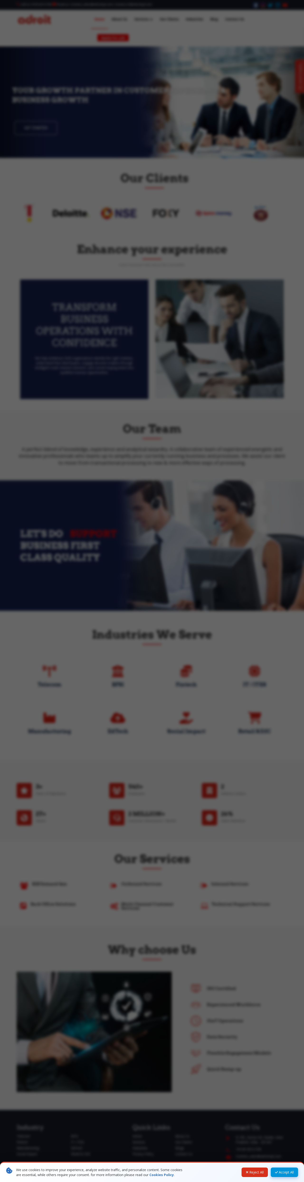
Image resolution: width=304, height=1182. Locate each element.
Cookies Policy (161, 1175)
